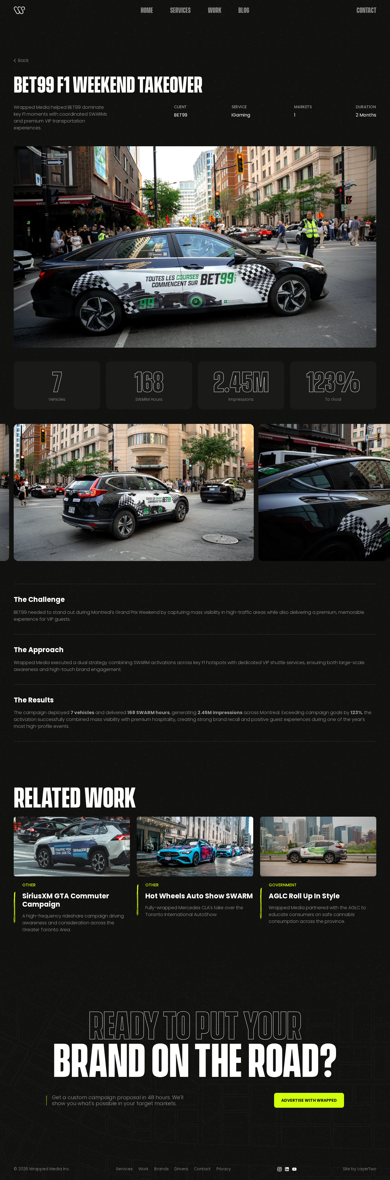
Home (147, 9)
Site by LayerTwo (359, 1169)
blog (243, 9)
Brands (161, 1169)
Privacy (223, 1169)
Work (143, 1169)
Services (180, 9)
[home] (19, 10)
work (214, 9)
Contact (366, 9)
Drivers (181, 1169)
